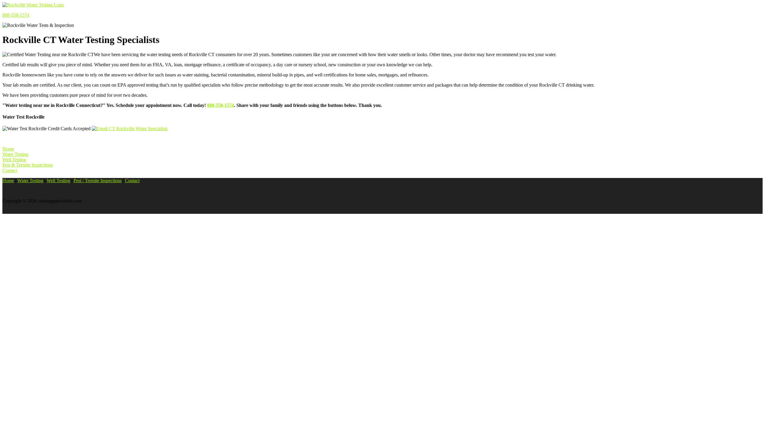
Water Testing (15, 154)
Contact (9, 170)
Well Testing (14, 159)
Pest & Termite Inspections (27, 165)
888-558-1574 (15, 15)
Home (8, 148)
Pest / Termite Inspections (98, 180)
